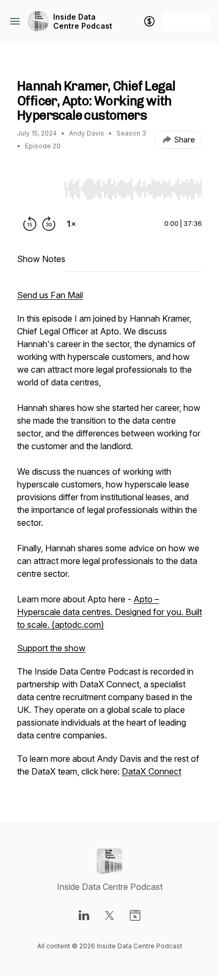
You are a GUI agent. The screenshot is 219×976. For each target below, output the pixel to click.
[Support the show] (149, 21)
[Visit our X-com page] (109, 915)
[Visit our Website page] (135, 915)
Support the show (51, 648)
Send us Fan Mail (50, 295)
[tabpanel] (109, 538)
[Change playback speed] (71, 223)
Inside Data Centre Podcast (82, 21)
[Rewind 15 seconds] (29, 223)
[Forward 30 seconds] (48, 223)
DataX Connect (151, 771)
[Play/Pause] (38, 188)
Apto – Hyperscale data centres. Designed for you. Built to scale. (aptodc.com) (109, 612)
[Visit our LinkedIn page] (84, 915)
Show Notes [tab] (41, 259)
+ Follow (186, 21)
